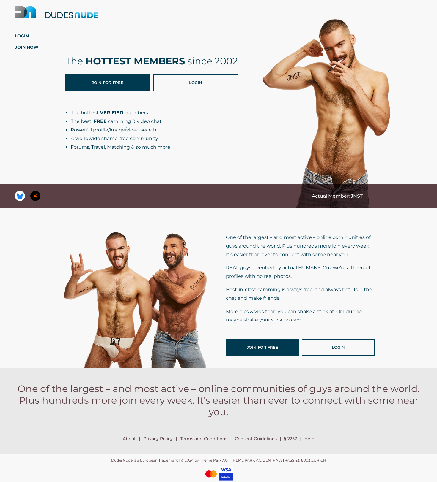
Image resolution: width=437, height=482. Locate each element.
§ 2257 (290, 438)
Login (22, 36)
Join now (26, 47)
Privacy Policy (158, 438)
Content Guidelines (256, 438)
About (129, 438)
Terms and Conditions (203, 438)
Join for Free (107, 82)
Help (309, 438)
